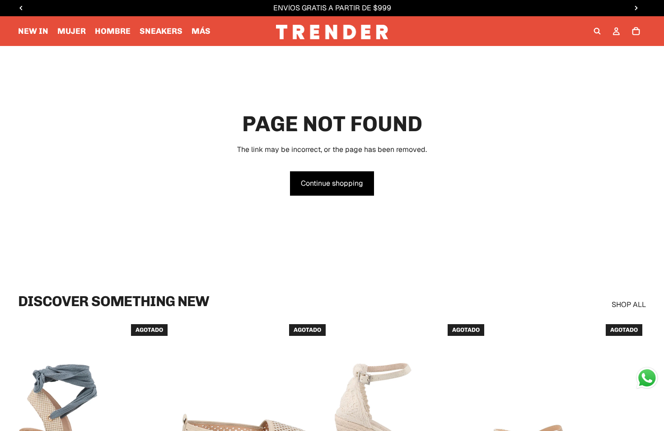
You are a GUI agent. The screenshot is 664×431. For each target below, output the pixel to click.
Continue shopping (332, 183)
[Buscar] (597, 31)
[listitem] (201, 31)
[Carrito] (636, 31)
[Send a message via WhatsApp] (647, 378)
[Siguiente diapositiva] (157, 416)
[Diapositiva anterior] (31, 416)
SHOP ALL (629, 304)
